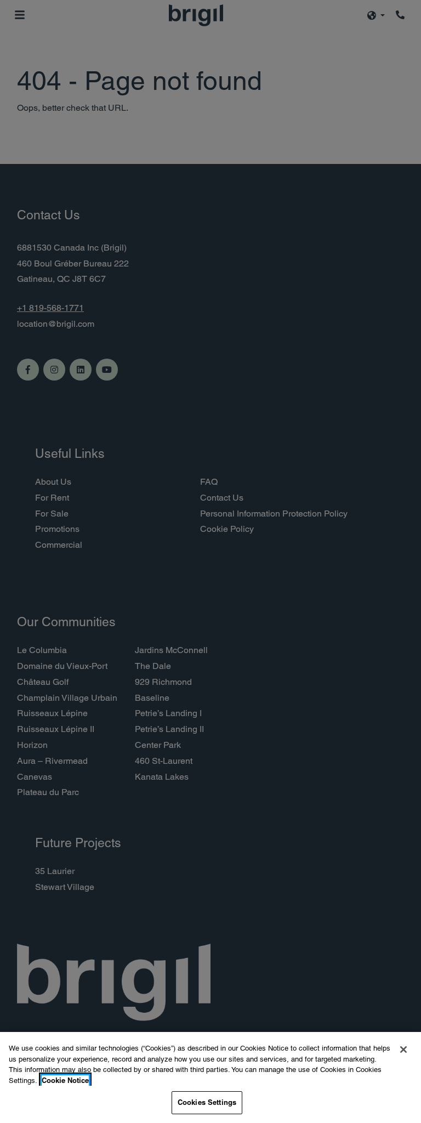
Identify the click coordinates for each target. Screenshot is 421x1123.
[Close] (403, 1049)
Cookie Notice (65, 1080)
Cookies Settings (207, 1102)
